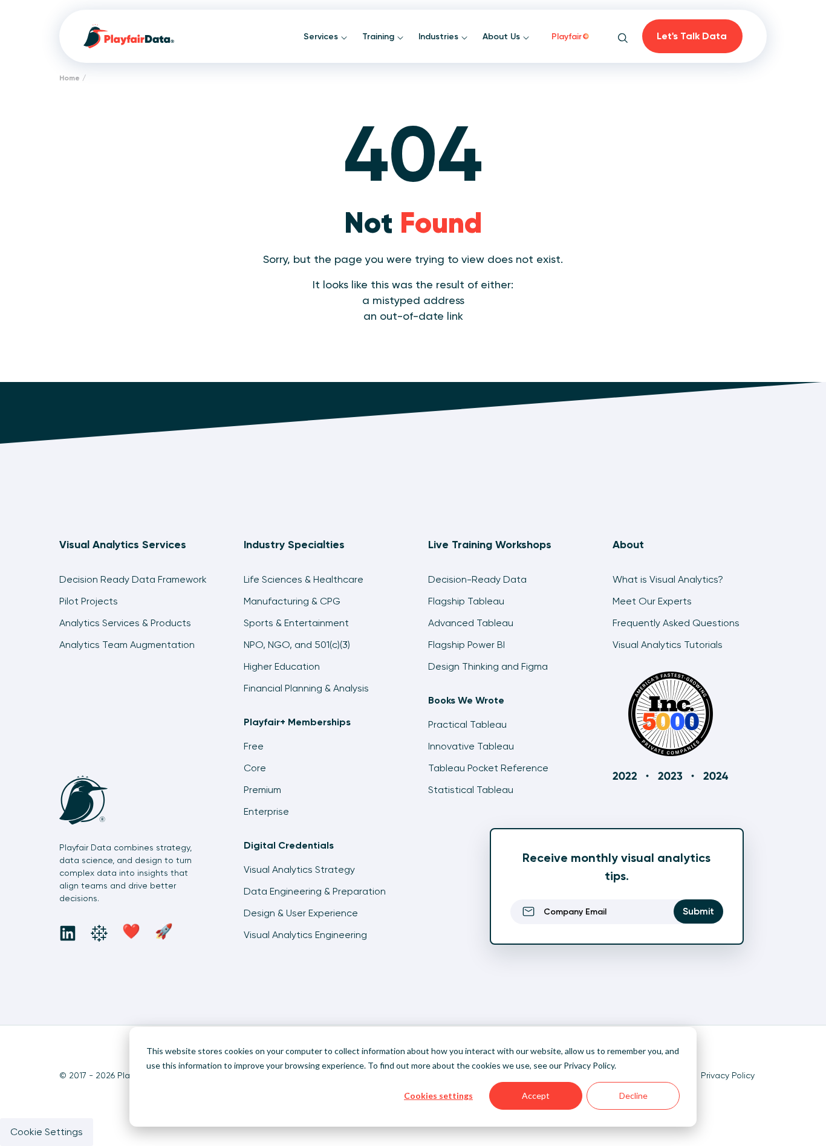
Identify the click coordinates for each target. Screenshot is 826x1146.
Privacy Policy (589, 1065)
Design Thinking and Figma (488, 666)
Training (379, 36)
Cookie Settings (46, 1132)
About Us (502, 36)
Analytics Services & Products (125, 623)
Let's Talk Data (692, 36)
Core (255, 768)
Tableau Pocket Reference (488, 768)
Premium (262, 789)
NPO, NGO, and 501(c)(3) (297, 644)
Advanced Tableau (470, 623)
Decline (633, 1095)
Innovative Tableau (471, 746)
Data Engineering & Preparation (315, 891)
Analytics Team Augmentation (127, 644)
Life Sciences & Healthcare (303, 579)
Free (254, 746)
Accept (536, 1095)
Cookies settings (438, 1095)
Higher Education (282, 666)
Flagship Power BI (466, 644)
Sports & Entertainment (296, 623)
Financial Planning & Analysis (306, 688)
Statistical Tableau (470, 789)
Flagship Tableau (466, 601)
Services (322, 36)
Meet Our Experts (652, 601)
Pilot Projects (88, 601)
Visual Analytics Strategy (299, 869)
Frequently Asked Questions (676, 623)
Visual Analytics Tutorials (668, 644)
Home (69, 78)
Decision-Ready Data (477, 579)
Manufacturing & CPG (292, 601)
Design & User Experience (301, 913)
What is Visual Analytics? (668, 579)
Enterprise (266, 811)
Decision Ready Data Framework (133, 579)
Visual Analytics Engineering (305, 934)
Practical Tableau (467, 724)
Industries (439, 36)
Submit (698, 911)
